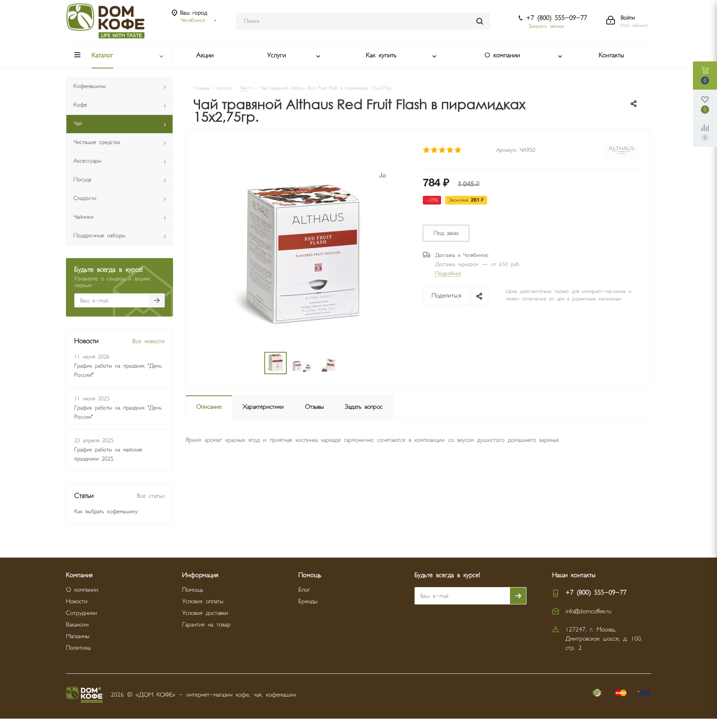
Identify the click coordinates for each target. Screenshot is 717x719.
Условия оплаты (202, 601)
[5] (458, 150)
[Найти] (480, 21)
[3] (442, 150)
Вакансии (77, 625)
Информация (200, 575)
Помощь (192, 590)
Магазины (77, 636)
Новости (77, 601)
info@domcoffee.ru (588, 611)
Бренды (307, 601)
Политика (78, 648)
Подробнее (448, 273)
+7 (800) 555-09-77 (556, 18)
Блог (304, 590)
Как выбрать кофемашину (106, 511)
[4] (450, 150)
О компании (82, 590)
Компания (79, 575)
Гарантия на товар (206, 625)
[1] (427, 150)
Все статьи (151, 496)
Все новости (148, 341)
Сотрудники (81, 613)
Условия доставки (205, 613)
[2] (435, 150)
